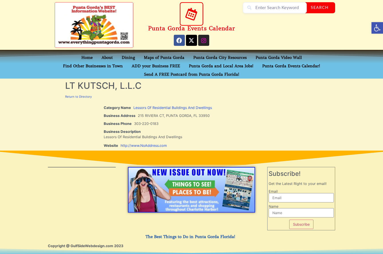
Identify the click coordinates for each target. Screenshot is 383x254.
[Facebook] (179, 40)
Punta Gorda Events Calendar (191, 28)
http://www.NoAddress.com (144, 145)
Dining (128, 57)
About (107, 57)
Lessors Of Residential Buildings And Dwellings (172, 107)
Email (273, 191)
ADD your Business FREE (156, 66)
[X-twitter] (191, 40)
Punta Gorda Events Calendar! (291, 66)
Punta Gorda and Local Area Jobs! (221, 66)
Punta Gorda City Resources (220, 57)
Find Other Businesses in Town (93, 66)
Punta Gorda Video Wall (279, 57)
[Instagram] (203, 40)
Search (320, 8)
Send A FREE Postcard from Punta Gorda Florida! (191, 74)
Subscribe (301, 224)
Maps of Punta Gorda (164, 57)
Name (273, 206)
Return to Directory (78, 96)
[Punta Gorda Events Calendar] (191, 14)
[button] (377, 28)
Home (87, 57)
